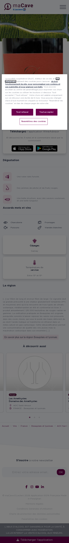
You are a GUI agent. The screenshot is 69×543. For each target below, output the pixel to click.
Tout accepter (46, 112)
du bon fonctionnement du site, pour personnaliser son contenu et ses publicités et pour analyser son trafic (32, 84)
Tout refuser (22, 112)
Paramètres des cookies (33, 121)
